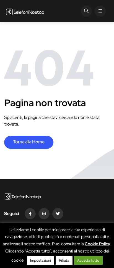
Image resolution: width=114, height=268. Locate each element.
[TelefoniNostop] (25, 11)
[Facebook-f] (30, 213)
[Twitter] (57, 213)
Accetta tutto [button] (88, 260)
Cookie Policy (97, 244)
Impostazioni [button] (40, 260)
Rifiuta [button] (64, 260)
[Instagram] (44, 213)
